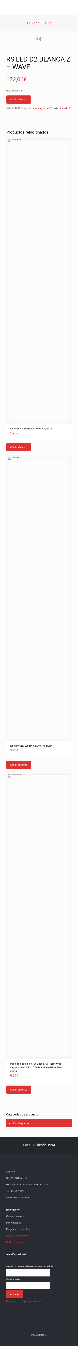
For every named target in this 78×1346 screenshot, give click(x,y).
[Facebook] (29, 1340)
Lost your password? (30, 1301)
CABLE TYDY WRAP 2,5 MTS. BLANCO (31, 746)
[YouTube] (39, 1340)
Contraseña (13, 1279)
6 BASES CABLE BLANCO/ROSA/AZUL (31, 428)
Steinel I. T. (65, 108)
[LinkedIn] (44, 1340)
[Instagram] (49, 1340)
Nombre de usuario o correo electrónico (30, 1266)
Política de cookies (16, 1242)
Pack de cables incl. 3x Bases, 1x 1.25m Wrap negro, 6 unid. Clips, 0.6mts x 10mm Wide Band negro (36, 1067)
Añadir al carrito (18, 99)
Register (10, 1301)
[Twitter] (34, 1340)
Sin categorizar (40, 108)
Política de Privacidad (18, 1235)
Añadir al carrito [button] (18, 447)
